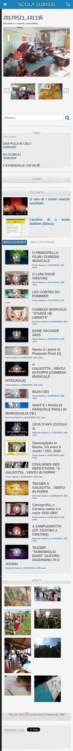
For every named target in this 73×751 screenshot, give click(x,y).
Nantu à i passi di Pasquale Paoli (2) (46, 351)
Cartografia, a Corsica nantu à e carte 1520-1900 (46, 509)
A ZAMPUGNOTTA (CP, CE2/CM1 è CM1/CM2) (46, 530)
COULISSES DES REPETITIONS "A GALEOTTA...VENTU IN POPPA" (32, 468)
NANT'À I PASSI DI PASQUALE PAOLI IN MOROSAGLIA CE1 (35, 409)
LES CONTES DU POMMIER (46, 294)
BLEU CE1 (40, 392)
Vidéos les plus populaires (43, 242)
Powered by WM (54, 714)
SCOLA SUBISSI (36, 4)
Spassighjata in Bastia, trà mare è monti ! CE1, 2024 (46, 447)
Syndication (36, 714)
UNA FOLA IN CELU (17, 141)
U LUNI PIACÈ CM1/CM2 (43, 276)
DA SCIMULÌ (12, 152)
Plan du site (16, 714)
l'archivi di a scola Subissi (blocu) (50, 222)
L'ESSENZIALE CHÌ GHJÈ (21, 163)
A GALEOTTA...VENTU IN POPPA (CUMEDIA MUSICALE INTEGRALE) (35, 373)
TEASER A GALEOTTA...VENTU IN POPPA (48, 488)
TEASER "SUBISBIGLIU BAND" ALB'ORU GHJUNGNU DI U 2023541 (32, 556)
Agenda (36, 179)
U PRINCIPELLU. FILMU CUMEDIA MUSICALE (45, 257)
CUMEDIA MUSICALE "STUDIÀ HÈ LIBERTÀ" (49, 313)
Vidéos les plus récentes (14, 242)
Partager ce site (14, 730)
